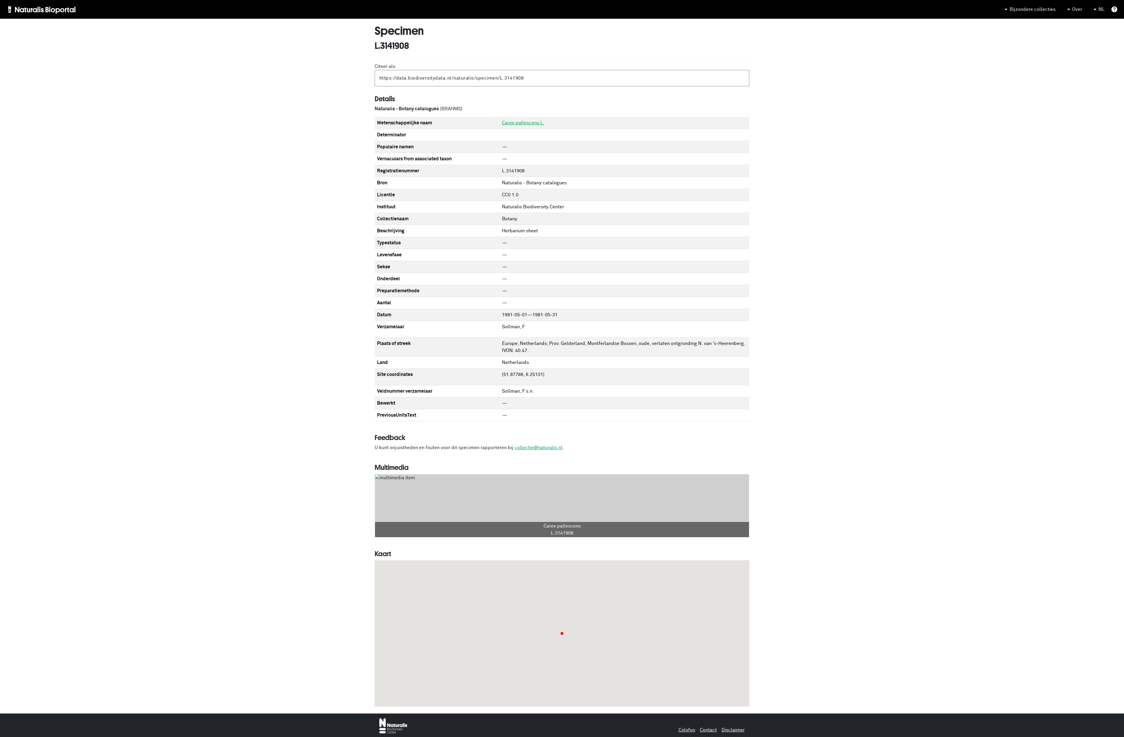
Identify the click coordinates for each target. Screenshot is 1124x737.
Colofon (686, 730)
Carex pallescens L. (523, 123)
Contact (708, 730)
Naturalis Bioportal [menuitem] (45, 9)
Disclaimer (733, 730)
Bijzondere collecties (1033, 9)
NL (1102, 9)
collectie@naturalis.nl (539, 447)
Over (1077, 9)
